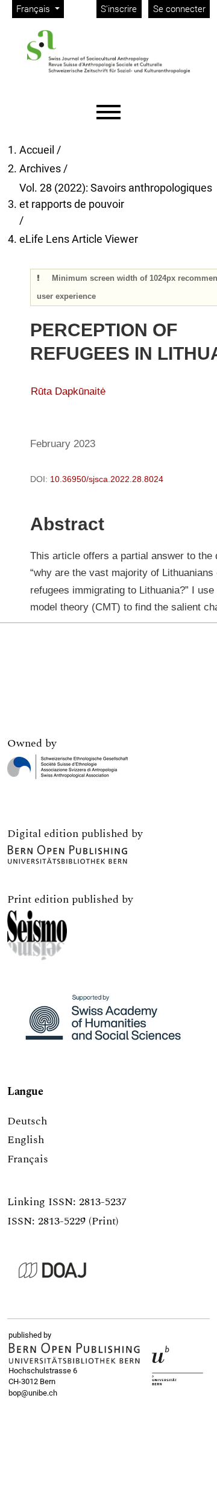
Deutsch (27, 1121)
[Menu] (108, 112)
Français (27, 1159)
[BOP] (74, 1353)
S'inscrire (119, 9)
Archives (40, 168)
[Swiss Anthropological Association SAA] (67, 766)
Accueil (36, 149)
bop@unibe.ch (32, 1392)
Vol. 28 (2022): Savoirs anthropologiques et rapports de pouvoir (115, 195)
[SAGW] (103, 1023)
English (25, 1140)
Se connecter (179, 9)
